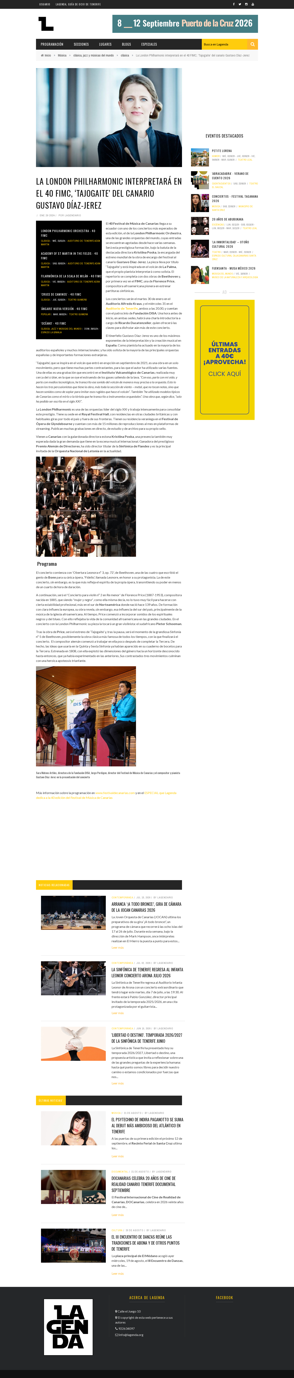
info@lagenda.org (131, 1335)
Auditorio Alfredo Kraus (124, 303)
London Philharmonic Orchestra (157, 233)
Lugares (105, 44)
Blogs (126, 44)
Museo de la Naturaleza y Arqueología (235, 277)
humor (216, 156)
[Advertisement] (109, 844)
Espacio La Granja (51, 332)
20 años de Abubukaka (227, 219)
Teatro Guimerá (77, 299)
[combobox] (230, 44)
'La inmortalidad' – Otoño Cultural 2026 (230, 244)
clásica (125, 55)
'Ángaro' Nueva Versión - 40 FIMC (64, 308)
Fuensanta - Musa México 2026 (234, 268)
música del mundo (222, 273)
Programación (52, 44)
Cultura (117, 1230)
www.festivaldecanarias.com (115, 793)
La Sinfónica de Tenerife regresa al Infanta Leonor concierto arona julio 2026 (147, 972)
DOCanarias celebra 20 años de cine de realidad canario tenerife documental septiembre (144, 1184)
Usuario (44, 4)
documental (120, 1171)
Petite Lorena (222, 150)
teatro (216, 252)
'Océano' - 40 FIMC (53, 323)
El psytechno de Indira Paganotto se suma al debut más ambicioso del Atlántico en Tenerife (147, 1125)
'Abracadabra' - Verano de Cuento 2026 (230, 175)
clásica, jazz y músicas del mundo (93, 55)
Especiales (149, 44)
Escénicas (218, 224)
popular (45, 314)
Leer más (118, 947)
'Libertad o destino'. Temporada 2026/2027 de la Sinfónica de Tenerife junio (147, 1038)
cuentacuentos (221, 183)
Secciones (81, 44)
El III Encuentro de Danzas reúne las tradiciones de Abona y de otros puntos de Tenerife (146, 1243)
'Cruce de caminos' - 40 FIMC (61, 294)
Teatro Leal (245, 159)
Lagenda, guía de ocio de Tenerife (78, 4)
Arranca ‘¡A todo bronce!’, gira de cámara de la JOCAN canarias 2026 (146, 907)
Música (62, 55)
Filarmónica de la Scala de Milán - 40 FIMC (71, 276)
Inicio (48, 55)
